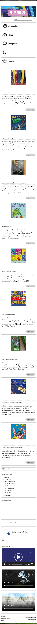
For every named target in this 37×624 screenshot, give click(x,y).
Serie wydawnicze (10, 481)
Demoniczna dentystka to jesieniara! (12, 402)
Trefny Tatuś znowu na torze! (10, 359)
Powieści (9, 490)
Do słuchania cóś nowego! (9, 271)
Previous (3, 11)
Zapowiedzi (8, 495)
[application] (18, 557)
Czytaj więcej (30, 110)
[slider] (17, 564)
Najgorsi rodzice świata (8, 314)
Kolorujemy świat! (7, 93)
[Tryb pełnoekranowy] (32, 564)
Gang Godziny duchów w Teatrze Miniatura (13, 183)
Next (33, 11)
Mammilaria (10, 486)
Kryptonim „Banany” (7, 138)
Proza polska (10, 488)
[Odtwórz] (5, 564)
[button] (18, 557)
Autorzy (7, 477)
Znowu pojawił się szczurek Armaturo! (12, 447)
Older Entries (8, 469)
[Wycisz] (29, 564)
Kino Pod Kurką (9, 493)
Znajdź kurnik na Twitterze (20, 532)
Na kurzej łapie (11, 483)
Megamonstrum (6, 226)
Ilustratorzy (8, 479)
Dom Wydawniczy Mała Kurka (5, 618)
